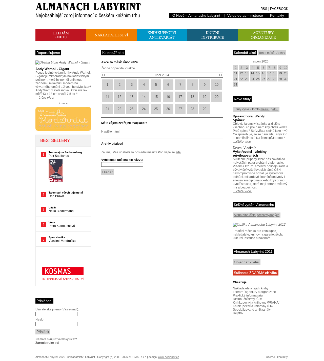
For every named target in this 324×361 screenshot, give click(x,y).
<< (103, 75)
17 (180, 97)
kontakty (282, 356)
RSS (263, 9)
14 (144, 97)
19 (204, 97)
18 (192, 97)
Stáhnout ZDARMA (255, 273)
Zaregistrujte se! (47, 343)
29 (204, 109)
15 (156, 97)
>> (221, 75)
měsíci (264, 109)
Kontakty (277, 15)
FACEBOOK (279, 9)
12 (119, 97)
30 (286, 79)
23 (131, 109)
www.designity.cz (168, 356)
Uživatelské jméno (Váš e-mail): (57, 309)
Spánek (239, 120)
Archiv (280, 53)
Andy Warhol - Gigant (52, 69)
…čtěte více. (44, 97)
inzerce (270, 356)
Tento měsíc (267, 53)
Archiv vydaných (268, 215)
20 (216, 97)
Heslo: (39, 319)
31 (235, 84)
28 (192, 109)
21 (107, 109)
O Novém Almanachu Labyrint (196, 15)
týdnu (274, 109)
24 (144, 109)
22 (119, 109)
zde (178, 152)
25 (156, 109)
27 (180, 109)
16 (168, 97)
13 (131, 97)
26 (168, 109)
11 (107, 97)
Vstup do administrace (245, 15)
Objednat (246, 262)
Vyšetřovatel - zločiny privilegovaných (250, 153)
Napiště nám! (110, 131)
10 (216, 85)
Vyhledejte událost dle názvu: (122, 160)
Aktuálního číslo (245, 215)
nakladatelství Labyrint (81, 356)
